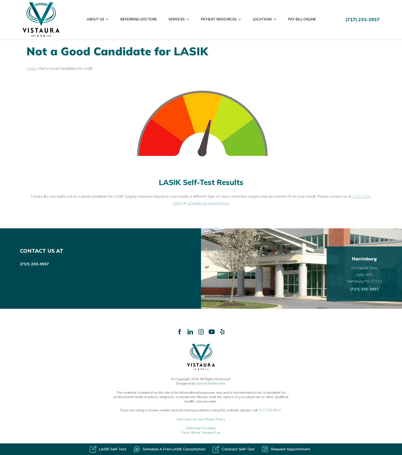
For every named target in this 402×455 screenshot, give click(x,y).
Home (31, 68)
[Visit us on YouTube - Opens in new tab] (212, 332)
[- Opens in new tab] (222, 332)
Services (176, 19)
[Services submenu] (189, 19)
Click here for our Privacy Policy (201, 419)
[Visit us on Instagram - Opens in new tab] (201, 332)
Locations (262, 19)
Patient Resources (219, 19)
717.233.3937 (269, 410)
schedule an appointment (208, 203)
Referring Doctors (138, 19)
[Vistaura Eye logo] (201, 357)
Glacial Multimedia (211, 383)
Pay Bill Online (302, 19)
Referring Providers (201, 428)
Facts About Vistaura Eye (200, 432)
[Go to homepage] (41, 19)
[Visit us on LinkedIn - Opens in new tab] (190, 332)
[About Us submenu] (109, 19)
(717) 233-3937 (34, 264)
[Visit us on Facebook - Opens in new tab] (180, 332)
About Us (95, 19)
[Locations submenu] (276, 19)
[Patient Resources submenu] (241, 19)
